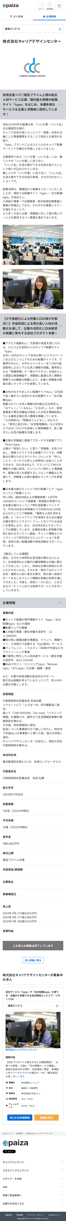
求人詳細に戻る (33, 960)
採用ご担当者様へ (12, 1195)
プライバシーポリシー (35, 1215)
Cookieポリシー (54, 1215)
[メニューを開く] (59, 6)
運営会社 (9, 1215)
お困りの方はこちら (13, 1203)
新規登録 (49, 9)
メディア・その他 (12, 1178)
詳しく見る (19, 1076)
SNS (5, 1187)
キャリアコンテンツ (13, 1162)
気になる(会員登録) (20, 1117)
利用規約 (19, 1215)
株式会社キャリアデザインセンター (22, 1049)
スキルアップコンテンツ (16, 1170)
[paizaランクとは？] (60, 29)
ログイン (41, 9)
